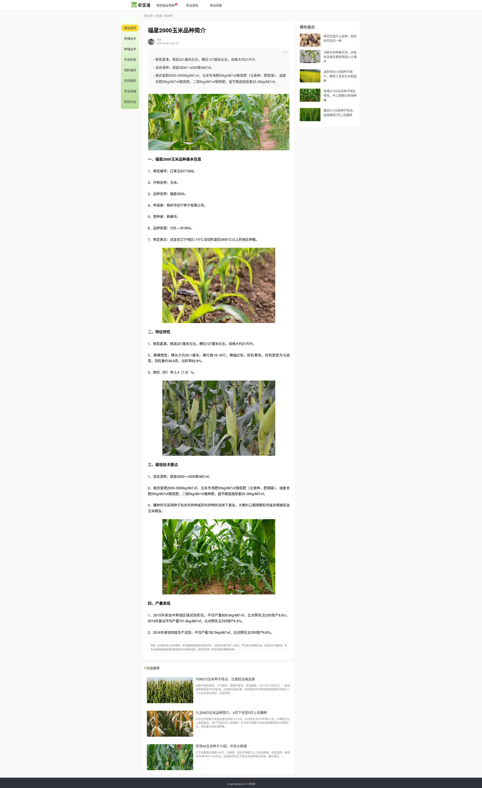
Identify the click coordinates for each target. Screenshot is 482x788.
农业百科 (192, 5)
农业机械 (130, 91)
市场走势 (130, 59)
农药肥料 (130, 80)
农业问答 (216, 5)
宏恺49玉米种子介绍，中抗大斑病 (221, 745)
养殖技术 (130, 38)
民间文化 (130, 102)
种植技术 (130, 49)
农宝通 (158, 15)
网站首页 (130, 28)
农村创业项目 (165, 5)
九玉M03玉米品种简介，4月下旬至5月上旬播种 (231, 712)
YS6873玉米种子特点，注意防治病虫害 (225, 678)
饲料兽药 (130, 70)
